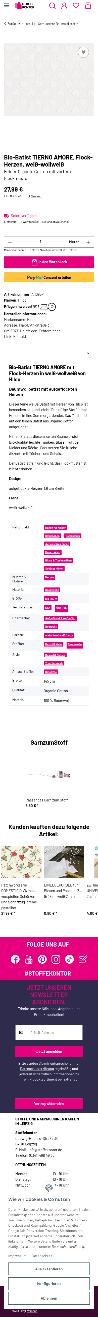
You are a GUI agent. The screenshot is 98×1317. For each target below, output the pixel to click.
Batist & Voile (53, 644)
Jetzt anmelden (49, 1051)
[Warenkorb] (88, 6)
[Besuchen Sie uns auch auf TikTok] (69, 959)
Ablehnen (49, 1298)
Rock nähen (73, 535)
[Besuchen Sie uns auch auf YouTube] (28, 959)
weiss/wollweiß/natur (59, 635)
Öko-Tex (61, 607)
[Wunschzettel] (76, 6)
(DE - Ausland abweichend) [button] (52, 221)
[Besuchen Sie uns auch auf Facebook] (15, 959)
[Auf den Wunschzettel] (83, 52)
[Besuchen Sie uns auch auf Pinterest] (42, 959)
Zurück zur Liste (19, 24)
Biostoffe (51, 672)
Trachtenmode (54, 663)
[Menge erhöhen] (88, 241)
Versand (36, 196)
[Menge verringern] (10, 241)
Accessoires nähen (57, 544)
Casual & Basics (55, 655)
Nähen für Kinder (55, 527)
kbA (47, 607)
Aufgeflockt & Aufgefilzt (60, 618)
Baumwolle (52, 590)
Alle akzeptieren (49, 1269)
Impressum (17, 1256)
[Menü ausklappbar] (6, 3)
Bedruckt (51, 626)
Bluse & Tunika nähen (58, 560)
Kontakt (19, 336)
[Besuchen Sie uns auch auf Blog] (83, 959)
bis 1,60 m (51, 598)
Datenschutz (42, 1256)
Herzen (49, 577)
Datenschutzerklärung (37, 1068)
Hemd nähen (52, 552)
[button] (52, 6)
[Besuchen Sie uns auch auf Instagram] (56, 959)
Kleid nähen (52, 535)
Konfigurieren (49, 1283)
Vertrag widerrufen (49, 1103)
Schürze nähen (54, 568)
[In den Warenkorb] (8, 40)
